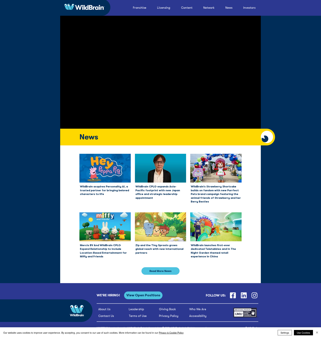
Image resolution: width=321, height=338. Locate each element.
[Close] (317, 332)
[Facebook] (233, 295)
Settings (285, 332)
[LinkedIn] (243, 295)
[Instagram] (254, 295)
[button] (187, 8)
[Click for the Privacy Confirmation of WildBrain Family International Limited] (245, 317)
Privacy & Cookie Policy (171, 332)
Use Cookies (303, 332)
